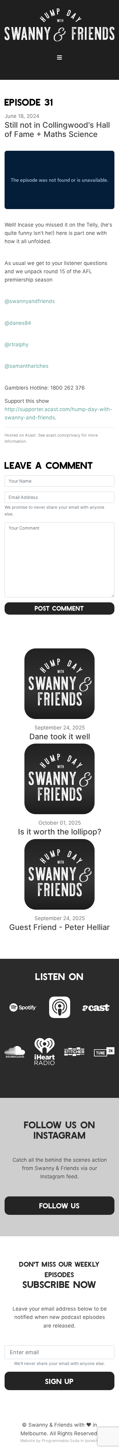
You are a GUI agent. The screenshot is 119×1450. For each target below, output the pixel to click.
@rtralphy (16, 344)
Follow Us (59, 1205)
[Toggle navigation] (59, 57)
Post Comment (59, 608)
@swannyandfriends (30, 301)
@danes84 (18, 323)
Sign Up (59, 1381)
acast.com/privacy (63, 435)
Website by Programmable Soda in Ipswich (59, 1440)
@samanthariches (27, 366)
